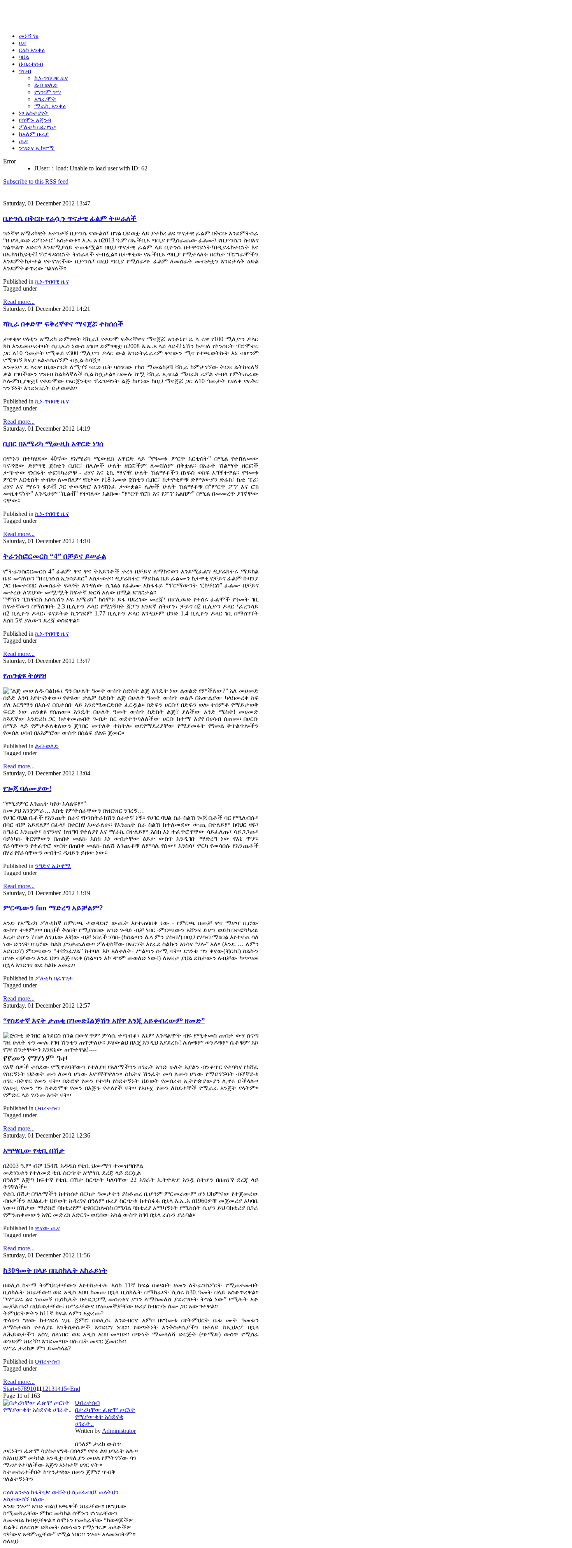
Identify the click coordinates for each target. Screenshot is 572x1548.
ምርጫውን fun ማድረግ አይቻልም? (53, 908)
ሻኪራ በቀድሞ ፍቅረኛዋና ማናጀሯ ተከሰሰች (63, 324)
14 (57, 1388)
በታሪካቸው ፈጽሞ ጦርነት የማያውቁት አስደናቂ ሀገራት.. (105, 1416)
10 (33, 1388)
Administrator (119, 1430)
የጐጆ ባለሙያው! (27, 788)
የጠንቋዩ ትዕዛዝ (24, 675)
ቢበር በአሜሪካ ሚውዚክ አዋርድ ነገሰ (53, 444)
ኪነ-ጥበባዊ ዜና (52, 281)
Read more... (19, 301)
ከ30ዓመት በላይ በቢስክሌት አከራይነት (55, 1270)
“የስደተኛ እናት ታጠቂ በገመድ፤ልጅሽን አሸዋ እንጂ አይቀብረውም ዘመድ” (104, 1021)
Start (8, 1388)
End (75, 1388)
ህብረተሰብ (47, 1108)
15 (64, 1388)
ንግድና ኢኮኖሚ (53, 866)
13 (51, 1388)
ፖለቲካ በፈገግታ (54, 978)
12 (45, 1388)
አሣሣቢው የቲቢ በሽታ (34, 1151)
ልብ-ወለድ (47, 746)
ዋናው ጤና (47, 1228)
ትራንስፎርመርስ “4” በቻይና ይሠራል (54, 556)
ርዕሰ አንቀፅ (17, 1492)
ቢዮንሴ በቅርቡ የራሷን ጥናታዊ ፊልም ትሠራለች (70, 218)
